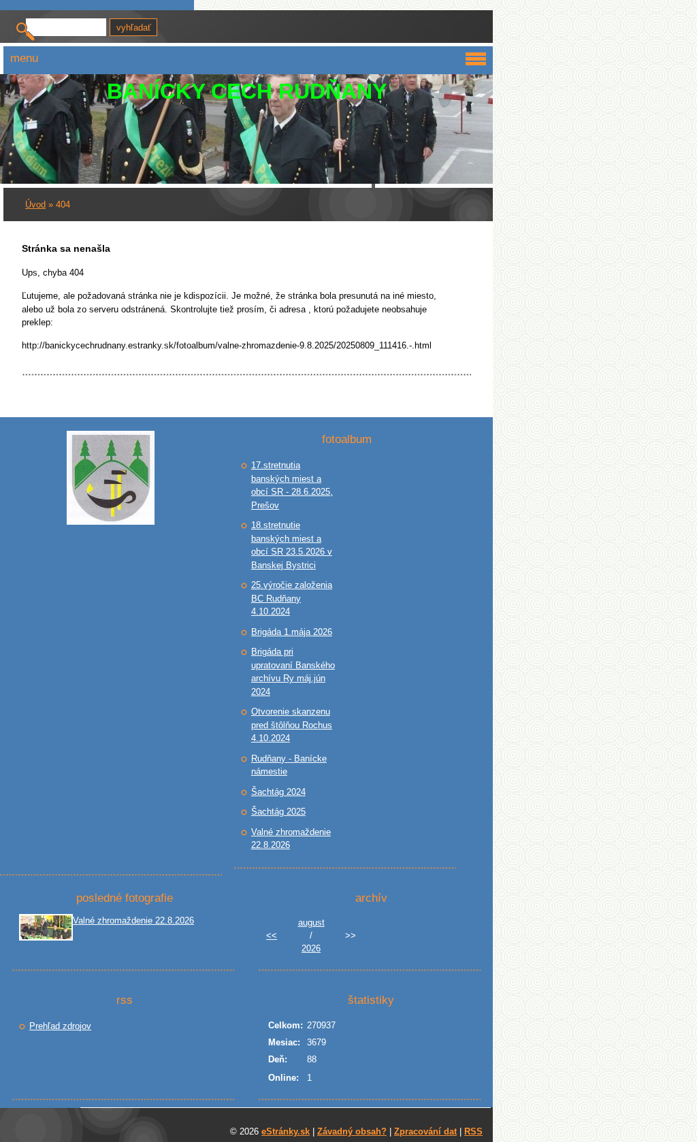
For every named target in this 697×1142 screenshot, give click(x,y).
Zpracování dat (425, 1131)
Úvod (35, 204)
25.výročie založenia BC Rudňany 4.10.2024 (291, 598)
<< (271, 935)
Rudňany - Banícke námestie (289, 765)
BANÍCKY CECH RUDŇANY (247, 91)
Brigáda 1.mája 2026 (291, 632)
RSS (473, 1131)
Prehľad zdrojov (60, 1026)
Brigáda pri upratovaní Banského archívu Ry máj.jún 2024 (293, 672)
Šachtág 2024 (278, 792)
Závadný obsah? (352, 1131)
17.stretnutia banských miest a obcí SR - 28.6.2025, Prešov (292, 485)
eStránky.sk (285, 1131)
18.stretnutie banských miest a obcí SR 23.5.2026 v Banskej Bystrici (291, 545)
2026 (311, 948)
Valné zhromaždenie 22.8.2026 (291, 839)
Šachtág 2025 (278, 811)
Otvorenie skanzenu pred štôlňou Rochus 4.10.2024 (291, 724)
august (311, 922)
